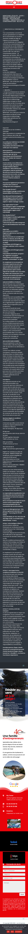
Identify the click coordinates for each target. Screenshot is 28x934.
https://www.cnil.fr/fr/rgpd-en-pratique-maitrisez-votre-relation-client (13, 246)
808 (11, 923)
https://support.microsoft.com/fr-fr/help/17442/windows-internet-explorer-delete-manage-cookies (13, 200)
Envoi (22, 894)
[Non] (26, 929)
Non (12, 931)
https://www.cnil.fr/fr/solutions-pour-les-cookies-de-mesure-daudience (12, 158)
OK (8, 931)
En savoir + (18, 931)
